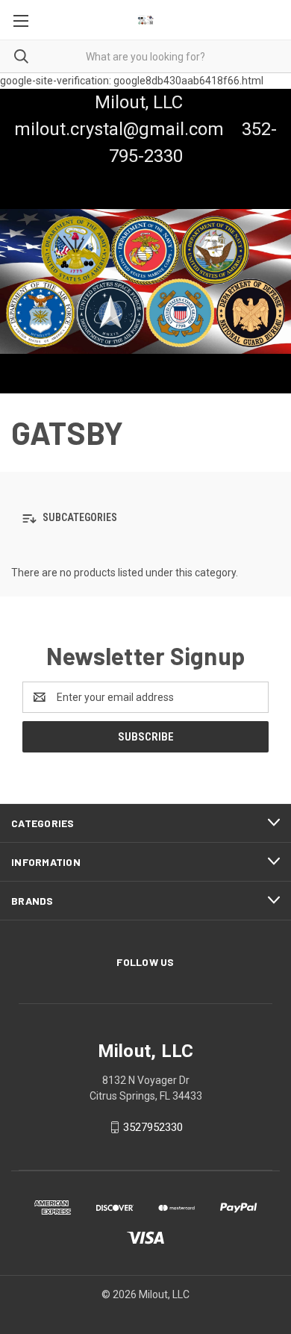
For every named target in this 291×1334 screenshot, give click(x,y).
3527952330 (153, 1127)
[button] (145, 518)
